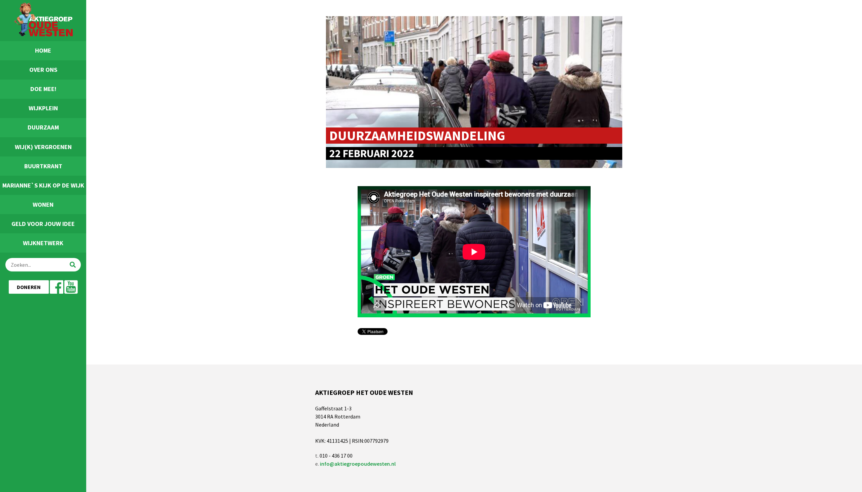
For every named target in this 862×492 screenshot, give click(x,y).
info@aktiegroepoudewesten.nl (358, 463)
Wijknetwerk (43, 243)
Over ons (43, 70)
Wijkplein (43, 108)
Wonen (43, 204)
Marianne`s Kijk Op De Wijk (43, 185)
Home (43, 50)
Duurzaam (43, 127)
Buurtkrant (43, 166)
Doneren (29, 287)
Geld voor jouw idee (43, 224)
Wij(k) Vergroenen (43, 147)
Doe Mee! (43, 89)
